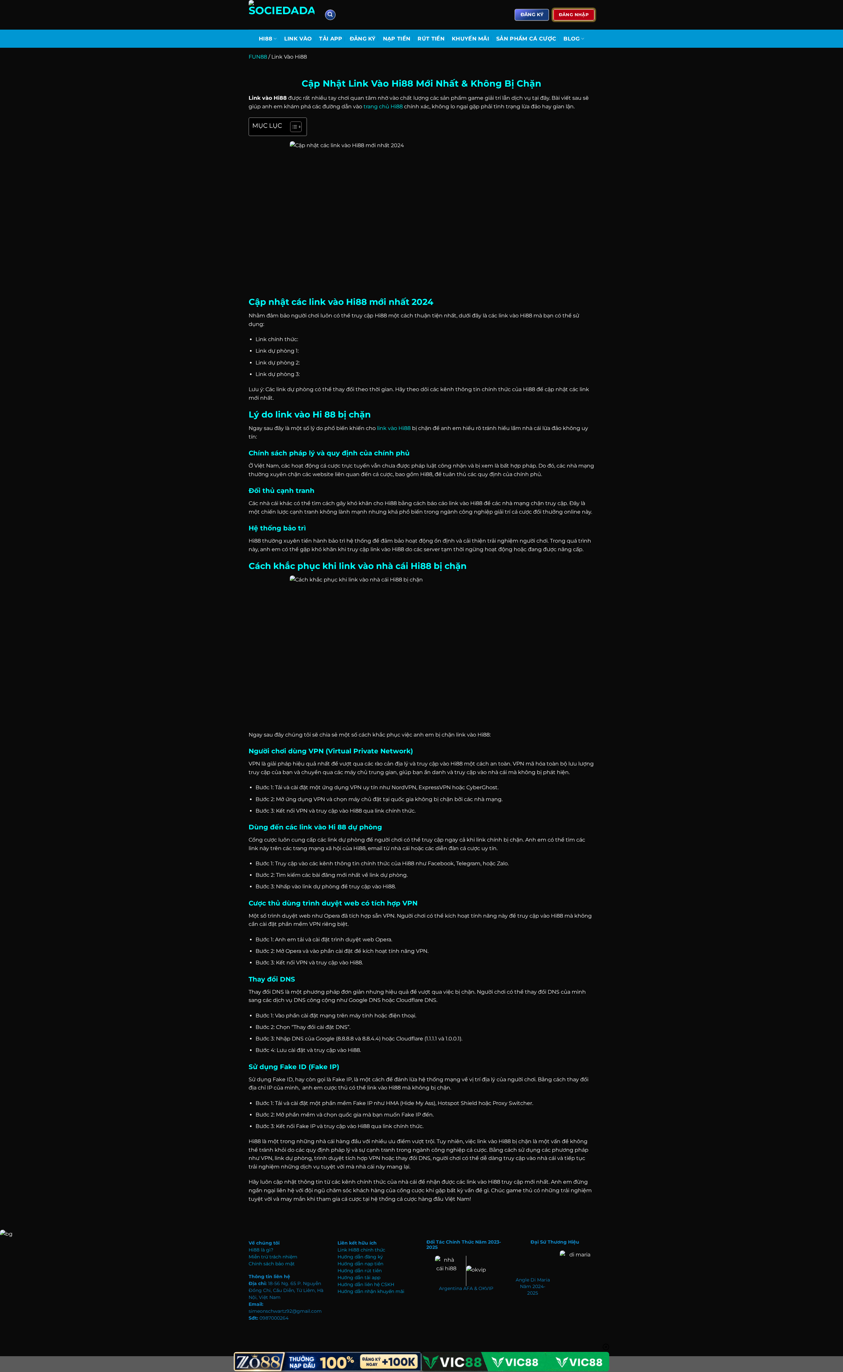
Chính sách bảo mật (272, 1263)
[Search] (330, 15)
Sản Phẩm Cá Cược (526, 39)
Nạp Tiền (397, 39)
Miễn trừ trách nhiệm (273, 1256)
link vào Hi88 (394, 428)
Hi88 (265, 39)
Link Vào (298, 39)
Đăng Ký (363, 39)
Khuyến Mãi (470, 39)
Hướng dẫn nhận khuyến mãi (371, 1291)
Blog (571, 39)
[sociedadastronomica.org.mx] (281, 15)
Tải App (330, 39)
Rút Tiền (431, 39)
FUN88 (258, 57)
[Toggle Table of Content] (292, 126)
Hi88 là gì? (261, 1249)
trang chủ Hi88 (383, 106)
